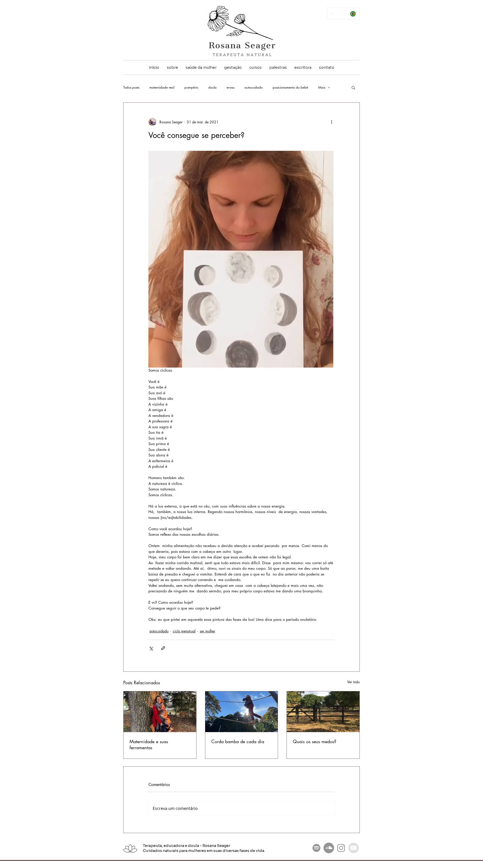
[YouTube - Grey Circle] (353, 848)
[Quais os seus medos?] (323, 711)
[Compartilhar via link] (163, 648)
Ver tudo (353, 681)
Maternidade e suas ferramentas (149, 744)
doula (212, 87)
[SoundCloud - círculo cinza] (329, 848)
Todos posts (131, 87)
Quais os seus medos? (314, 741)
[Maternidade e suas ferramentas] (160, 711)
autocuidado (254, 87)
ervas (230, 87)
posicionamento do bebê (290, 87)
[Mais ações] (332, 122)
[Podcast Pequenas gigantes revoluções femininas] (316, 848)
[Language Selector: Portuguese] (343, 14)
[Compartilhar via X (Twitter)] (150, 648)
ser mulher (207, 631)
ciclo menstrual (184, 631)
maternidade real (161, 87)
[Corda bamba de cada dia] (241, 711)
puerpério (191, 87)
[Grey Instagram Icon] (341, 848)
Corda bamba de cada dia (237, 741)
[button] (353, 87)
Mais (321, 87)
